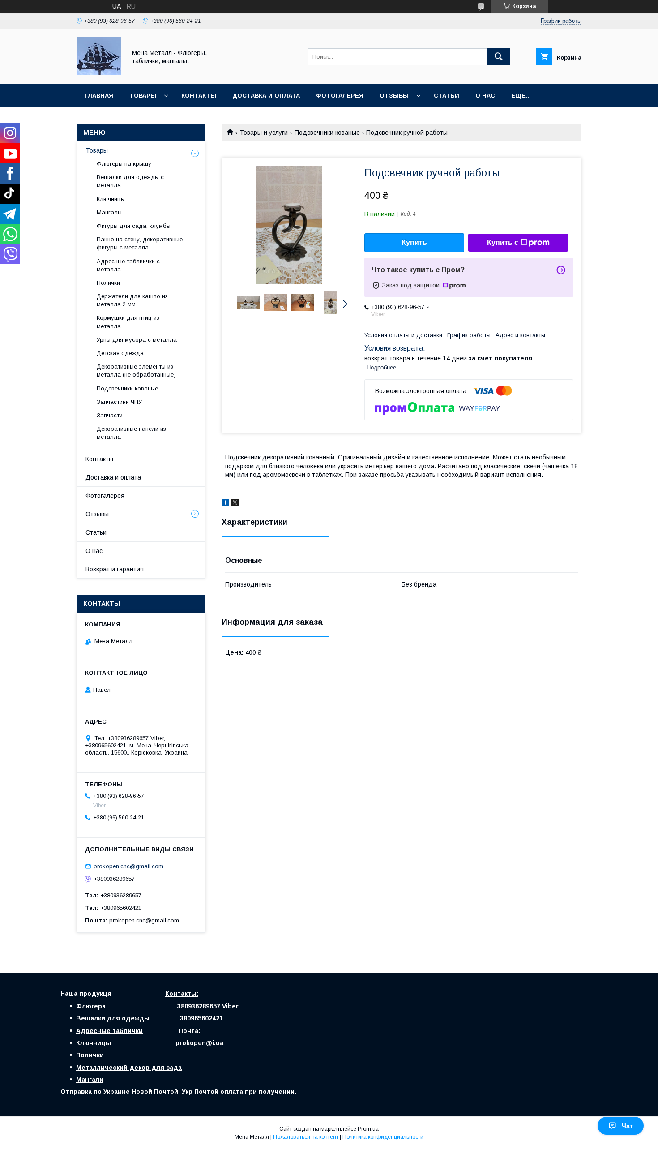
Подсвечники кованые (327, 132)
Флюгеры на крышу (124, 163)
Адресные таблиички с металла (128, 265)
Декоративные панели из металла (131, 432)
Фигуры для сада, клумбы (134, 226)
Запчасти (110, 415)
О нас (485, 95)
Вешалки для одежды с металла (130, 181)
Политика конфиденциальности (382, 1137)
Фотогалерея (339, 95)
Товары (142, 95)
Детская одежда (120, 353)
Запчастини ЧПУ (119, 402)
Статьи (446, 95)
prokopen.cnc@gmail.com (128, 866)
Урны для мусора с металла (137, 339)
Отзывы (394, 95)
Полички (108, 282)
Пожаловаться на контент (305, 1137)
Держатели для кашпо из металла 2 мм (132, 300)
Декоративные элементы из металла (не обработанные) (136, 370)
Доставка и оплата (266, 95)
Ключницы (111, 199)
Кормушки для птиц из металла (128, 321)
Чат (627, 1125)
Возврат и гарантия (114, 569)
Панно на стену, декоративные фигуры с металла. (140, 243)
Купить (414, 242)
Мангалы (109, 212)
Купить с (502, 242)
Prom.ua (368, 1129)
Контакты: (181, 993)
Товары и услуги (263, 132)
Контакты (198, 95)
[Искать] (498, 56)
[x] (235, 503)
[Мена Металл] (99, 72)
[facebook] (225, 503)
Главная (99, 95)
